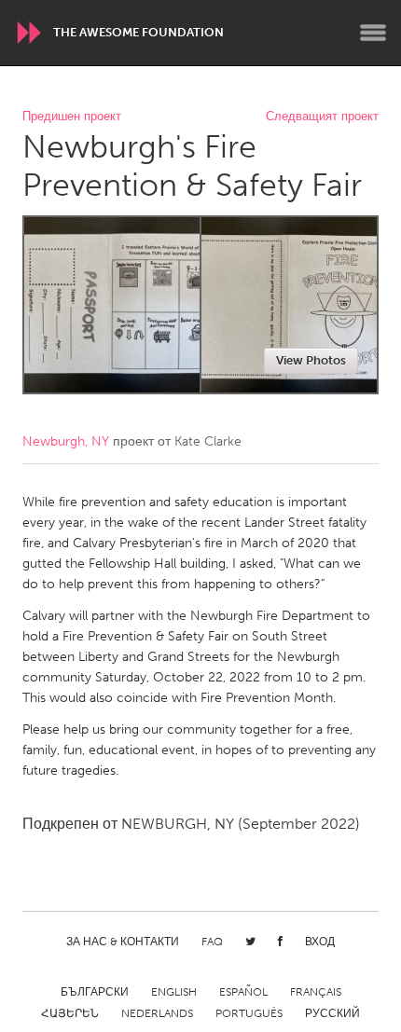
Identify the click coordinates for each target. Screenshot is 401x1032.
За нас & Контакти (122, 941)
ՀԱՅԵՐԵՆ (70, 1013)
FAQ (212, 941)
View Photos (311, 360)
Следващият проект (322, 117)
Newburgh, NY (65, 441)
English (174, 991)
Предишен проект (71, 117)
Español (243, 991)
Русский (332, 1013)
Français (315, 991)
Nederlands (157, 1013)
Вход (320, 941)
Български (95, 991)
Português (249, 1013)
